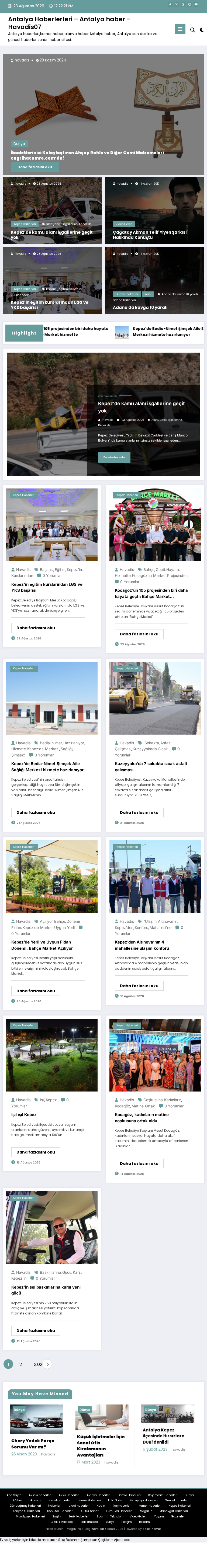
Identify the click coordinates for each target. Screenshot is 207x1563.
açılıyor (46, 921)
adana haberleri (124, 300)
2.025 (37, 1364)
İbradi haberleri (78, 1510)
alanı (49, 224)
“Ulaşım (150, 921)
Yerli (71, 927)
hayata (172, 569)
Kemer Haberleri (150, 1510)
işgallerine (70, 224)
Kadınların (172, 1099)
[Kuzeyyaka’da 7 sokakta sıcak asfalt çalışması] (155, 698)
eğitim (63, 289)
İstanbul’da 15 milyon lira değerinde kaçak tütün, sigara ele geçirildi (99, 1448)
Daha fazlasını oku (35, 167)
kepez (51, 1099)
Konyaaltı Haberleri (26, 1515)
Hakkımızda (89, 1526)
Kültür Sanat (90, 1515)
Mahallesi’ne (160, 927)
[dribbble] (183, 4)
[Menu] (180, 29)
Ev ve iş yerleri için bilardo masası (27, 1544)
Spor (99, 1521)
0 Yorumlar (52, 575)
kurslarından (20, 295)
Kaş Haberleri (121, 1510)
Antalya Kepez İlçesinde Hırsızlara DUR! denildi (31, 1436)
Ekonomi (35, 1505)
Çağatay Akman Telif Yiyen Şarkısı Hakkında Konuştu (150, 235)
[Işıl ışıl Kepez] (52, 1055)
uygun (60, 927)
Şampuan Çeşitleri (96, 1544)
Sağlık (56, 1521)
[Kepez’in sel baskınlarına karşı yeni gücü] (52, 1227)
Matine (138, 1106)
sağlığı (67, 748)
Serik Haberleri (78, 1521)
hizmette (123, 575)
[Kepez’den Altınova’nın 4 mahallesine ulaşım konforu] (155, 876)
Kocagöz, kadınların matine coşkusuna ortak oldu (142, 1117)
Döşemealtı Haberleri (162, 1499)
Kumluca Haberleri (119, 1515)
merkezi (52, 748)
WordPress (98, 1533)
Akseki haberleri (40, 1499)
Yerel (147, 294)
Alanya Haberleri (99, 1499)
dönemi (73, 921)
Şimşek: (18, 755)
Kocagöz (122, 1106)
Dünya (19, 149)
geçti (160, 569)
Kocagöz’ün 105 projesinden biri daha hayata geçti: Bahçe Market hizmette (151, 594)
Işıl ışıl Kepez (24, 1114)
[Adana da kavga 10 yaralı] (154, 280)
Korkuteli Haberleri (60, 1515)
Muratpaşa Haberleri (30, 1521)
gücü (66, 1272)
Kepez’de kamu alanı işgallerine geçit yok (52, 235)
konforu (141, 927)
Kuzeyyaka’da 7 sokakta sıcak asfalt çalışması (151, 766)
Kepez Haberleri (24, 224)
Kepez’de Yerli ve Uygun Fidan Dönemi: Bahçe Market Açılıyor (42, 945)
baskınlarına (50, 1272)
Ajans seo (122, 1544)
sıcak (163, 748)
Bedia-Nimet (51, 743)
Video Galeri (124, 224)
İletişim (127, 1526)
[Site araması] (192, 30)
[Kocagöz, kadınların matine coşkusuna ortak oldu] (155, 1055)
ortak (150, 1106)
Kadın (101, 1510)
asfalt (165, 743)
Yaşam (159, 1521)
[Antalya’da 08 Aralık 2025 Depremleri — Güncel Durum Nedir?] (103, 114)
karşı (77, 1272)
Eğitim (17, 1505)
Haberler (54, 1510)
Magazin (146, 1515)
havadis (20, 184)
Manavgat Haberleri (174, 1515)
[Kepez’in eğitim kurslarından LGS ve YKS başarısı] (52, 280)
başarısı (51, 289)
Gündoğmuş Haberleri (25, 1510)
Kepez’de (85, 224)
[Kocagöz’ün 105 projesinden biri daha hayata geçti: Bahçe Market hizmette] (155, 524)
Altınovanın (167, 921)
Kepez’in (75, 289)
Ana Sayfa (14, 1499)
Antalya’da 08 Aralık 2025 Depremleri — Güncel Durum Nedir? (77, 158)
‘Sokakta (151, 743)
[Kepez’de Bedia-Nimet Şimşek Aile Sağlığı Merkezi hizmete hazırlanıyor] (52, 698)
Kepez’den (124, 927)
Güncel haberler (127, 294)
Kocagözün (142, 575)
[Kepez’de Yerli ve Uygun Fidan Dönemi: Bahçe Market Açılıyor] (52, 876)
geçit (58, 224)
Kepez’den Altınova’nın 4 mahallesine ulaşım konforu (142, 945)
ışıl (42, 1099)
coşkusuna (153, 1099)
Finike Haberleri (90, 1505)
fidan (16, 927)
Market (159, 575)
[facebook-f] (170, 4)
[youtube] (196, 4)
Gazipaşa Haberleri (144, 1505)
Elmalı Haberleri (60, 1505)
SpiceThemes (152, 1533)
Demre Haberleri (129, 1499)
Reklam (144, 1526)
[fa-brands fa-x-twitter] (176, 4)
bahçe (148, 569)
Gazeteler (178, 1521)
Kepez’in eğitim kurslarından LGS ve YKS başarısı (49, 305)
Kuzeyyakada (145, 748)
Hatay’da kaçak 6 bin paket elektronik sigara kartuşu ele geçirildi (165, 1450)
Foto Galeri (115, 1505)
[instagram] (189, 4)
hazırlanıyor (73, 743)
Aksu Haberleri (69, 1499)
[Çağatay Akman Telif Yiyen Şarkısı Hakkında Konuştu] (154, 210)
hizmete (18, 748)
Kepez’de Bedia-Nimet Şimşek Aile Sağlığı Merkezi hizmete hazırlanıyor (129, 331)
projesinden (177, 575)
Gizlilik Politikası (62, 1526)
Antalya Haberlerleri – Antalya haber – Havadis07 (69, 23)
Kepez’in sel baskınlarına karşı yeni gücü (46, 1290)
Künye (109, 1526)
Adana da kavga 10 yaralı (180, 294)
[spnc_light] (201, 29)
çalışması (123, 748)
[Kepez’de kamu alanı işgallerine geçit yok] (52, 210)
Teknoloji (116, 1521)
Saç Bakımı (67, 1544)
